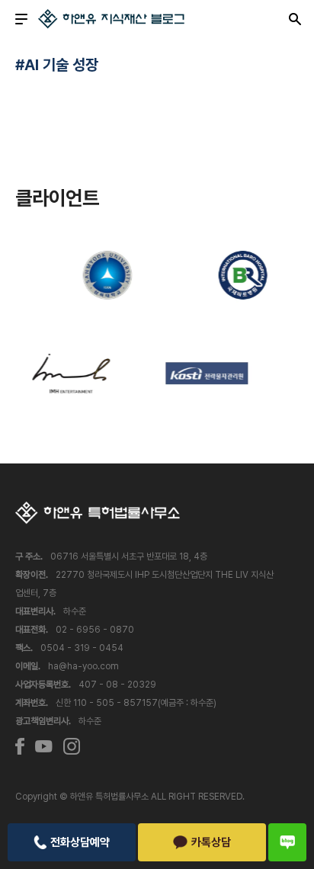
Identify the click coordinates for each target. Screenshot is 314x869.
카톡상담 (211, 842)
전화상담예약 (80, 842)
